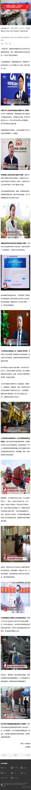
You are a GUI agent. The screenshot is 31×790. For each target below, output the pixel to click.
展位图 (25, 767)
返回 (15, 755)
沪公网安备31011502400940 (8, 784)
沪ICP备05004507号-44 (20, 784)
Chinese (23, 2)
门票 (5, 773)
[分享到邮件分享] (10, 43)
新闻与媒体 (14, 28)
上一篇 (3, 755)
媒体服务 (16, 778)
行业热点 (21, 28)
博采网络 (28, 787)
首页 (8, 28)
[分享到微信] (6, 43)
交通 (25, 773)
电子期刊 (16, 767)
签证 (15, 773)
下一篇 (27, 755)
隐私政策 (4, 786)
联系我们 (6, 778)
